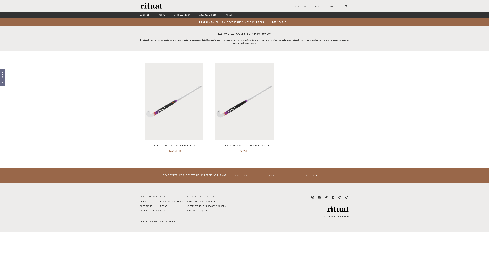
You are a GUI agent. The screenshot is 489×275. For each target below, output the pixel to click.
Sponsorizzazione (150, 211)
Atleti (230, 15)
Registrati (314, 175)
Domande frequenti (198, 211)
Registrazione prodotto (173, 201)
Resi (162, 197)
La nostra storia (149, 197)
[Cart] (346, 8)
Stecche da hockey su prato (202, 197)
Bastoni (144, 15)
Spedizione (146, 206)
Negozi (164, 206)
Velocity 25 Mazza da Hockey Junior (244, 145)
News (163, 211)
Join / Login (300, 7)
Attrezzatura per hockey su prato (206, 206)
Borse (162, 15)
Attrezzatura (182, 15)
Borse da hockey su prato (201, 201)
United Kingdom (168, 222)
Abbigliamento (208, 15)
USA (142, 222)
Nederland (152, 222)
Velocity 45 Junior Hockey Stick (174, 145)
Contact (144, 201)
